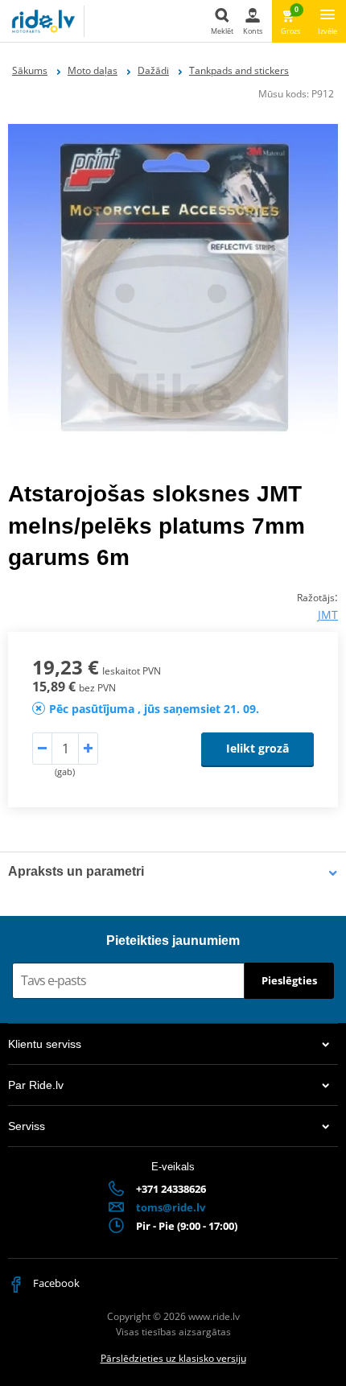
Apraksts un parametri (76, 871)
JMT (328, 614)
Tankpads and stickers (239, 70)
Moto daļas (92, 70)
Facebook (55, 1283)
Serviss (26, 1126)
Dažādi (153, 70)
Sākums (29, 70)
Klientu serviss (44, 1043)
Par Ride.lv (36, 1085)
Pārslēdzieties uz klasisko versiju (173, 1358)
